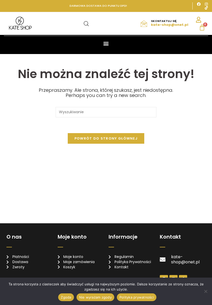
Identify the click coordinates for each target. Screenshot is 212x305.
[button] (106, 43)
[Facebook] (199, 4)
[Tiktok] (206, 8)
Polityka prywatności (136, 297)
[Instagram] (206, 4)
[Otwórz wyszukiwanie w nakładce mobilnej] (86, 23)
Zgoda (66, 297)
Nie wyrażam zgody (95, 297)
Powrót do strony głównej (106, 138)
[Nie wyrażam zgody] (205, 291)
